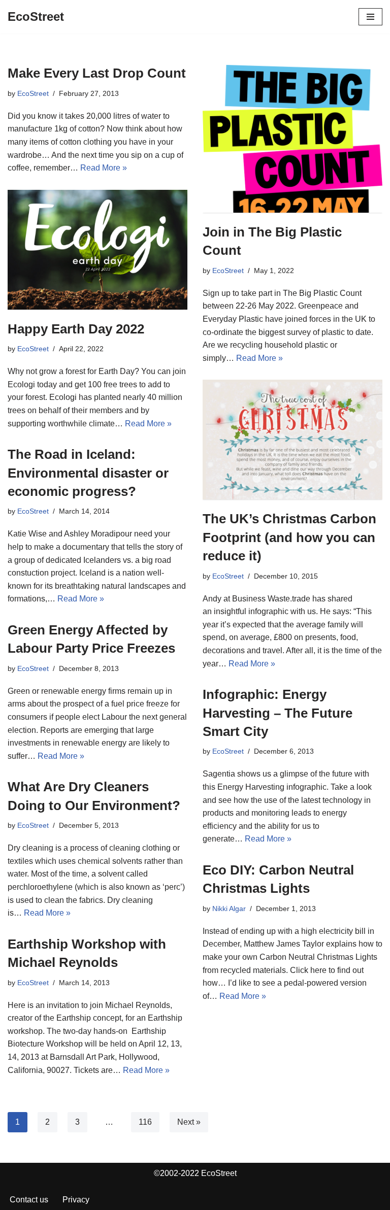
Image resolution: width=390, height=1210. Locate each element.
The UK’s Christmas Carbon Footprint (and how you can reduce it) (289, 537)
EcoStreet (33, 93)
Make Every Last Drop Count (97, 73)
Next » (189, 1122)
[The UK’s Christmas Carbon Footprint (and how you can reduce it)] (292, 439)
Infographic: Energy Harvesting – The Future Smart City (277, 713)
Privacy (75, 1199)
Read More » (103, 167)
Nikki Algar (229, 908)
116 (145, 1122)
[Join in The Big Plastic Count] (292, 138)
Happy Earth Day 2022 (76, 329)
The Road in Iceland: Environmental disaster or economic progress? (88, 473)
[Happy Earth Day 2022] (97, 250)
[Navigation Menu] (370, 16)
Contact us (29, 1199)
